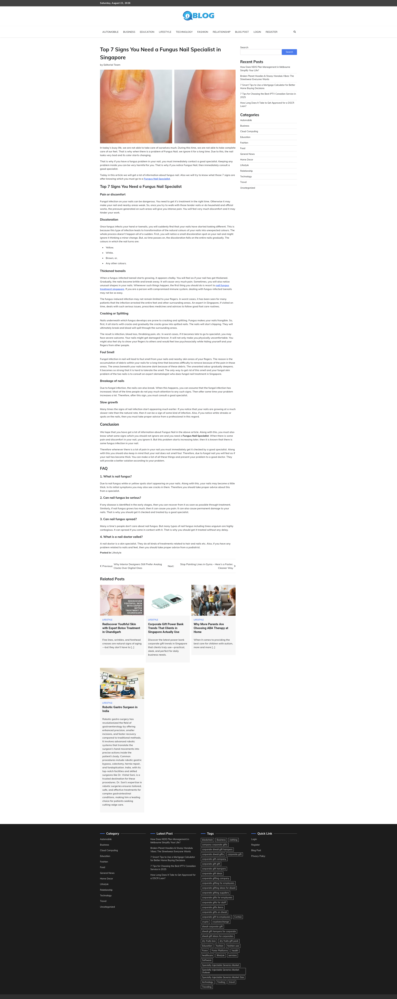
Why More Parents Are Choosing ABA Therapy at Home (211, 628)
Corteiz (238, 917)
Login (257, 31)
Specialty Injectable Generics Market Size (223, 977)
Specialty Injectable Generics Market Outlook (220, 971)
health (235, 950)
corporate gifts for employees (217, 897)
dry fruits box (209, 941)
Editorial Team (112, 64)
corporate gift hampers (214, 868)
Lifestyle (165, 31)
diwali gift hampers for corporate (219, 931)
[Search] (294, 31)
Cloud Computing (249, 131)
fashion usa (233, 945)
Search (244, 47)
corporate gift (235, 854)
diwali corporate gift (212, 926)
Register (271, 31)
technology (207, 982)
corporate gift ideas (212, 873)
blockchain (207, 839)
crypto (205, 921)
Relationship (221, 31)
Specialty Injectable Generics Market (220, 965)
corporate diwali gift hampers (217, 849)
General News (247, 154)
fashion (219, 945)
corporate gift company (214, 859)
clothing (233, 839)
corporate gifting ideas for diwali (218, 888)
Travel (243, 182)
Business (129, 31)
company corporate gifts (214, 844)
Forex (205, 950)
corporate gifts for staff (214, 902)
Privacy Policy (258, 856)
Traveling (207, 987)
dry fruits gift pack (229, 941)
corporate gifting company (215, 878)
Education (147, 31)
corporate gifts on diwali (214, 912)
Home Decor (246, 159)
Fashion (202, 31)
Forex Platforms (220, 950)
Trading (221, 982)
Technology (184, 31)
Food (242, 148)
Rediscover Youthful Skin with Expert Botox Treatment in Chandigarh (121, 628)
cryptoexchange (220, 921)
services (232, 955)
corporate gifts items (212, 907)
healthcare (207, 955)
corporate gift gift (211, 863)
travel (232, 982)
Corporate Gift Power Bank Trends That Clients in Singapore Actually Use (165, 628)
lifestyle (221, 955)
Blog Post (242, 31)
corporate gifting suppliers (215, 892)
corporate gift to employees (216, 917)
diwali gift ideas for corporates (217, 936)
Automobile (110, 31)
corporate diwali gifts (213, 854)
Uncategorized (247, 187)
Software (207, 960)
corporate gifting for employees (218, 883)
